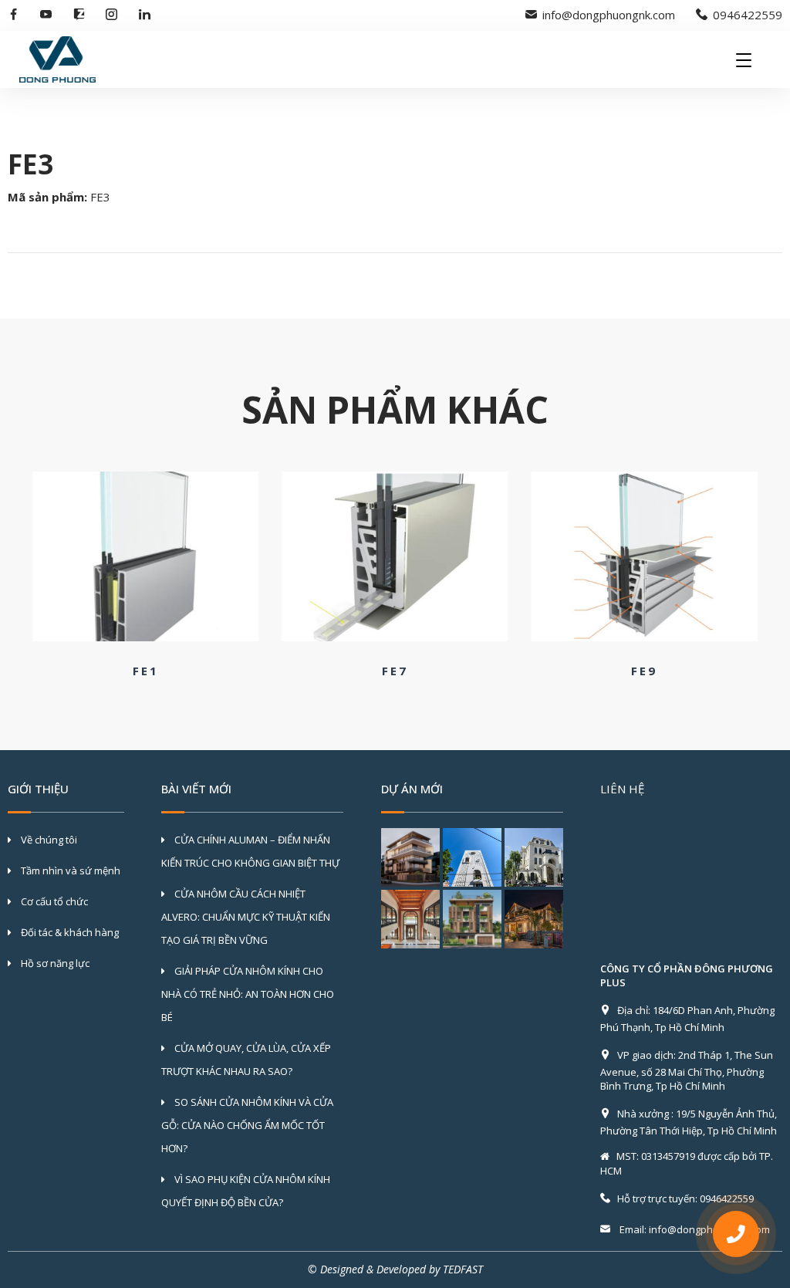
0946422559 (747, 14)
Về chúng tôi (48, 840)
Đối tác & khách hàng (69, 932)
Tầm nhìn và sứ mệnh (69, 870)
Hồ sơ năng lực (54, 963)
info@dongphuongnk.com (608, 14)
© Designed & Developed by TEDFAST (395, 1269)
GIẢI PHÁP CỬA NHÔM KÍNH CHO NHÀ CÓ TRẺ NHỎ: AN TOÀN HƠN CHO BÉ (247, 994)
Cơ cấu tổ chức (53, 901)
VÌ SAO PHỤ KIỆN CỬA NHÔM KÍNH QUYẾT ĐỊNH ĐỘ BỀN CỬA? (245, 1190)
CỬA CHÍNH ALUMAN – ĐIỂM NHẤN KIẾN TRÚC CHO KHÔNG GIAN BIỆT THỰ (250, 851)
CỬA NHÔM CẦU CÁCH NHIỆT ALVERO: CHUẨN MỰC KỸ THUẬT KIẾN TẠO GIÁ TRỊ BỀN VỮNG (245, 917)
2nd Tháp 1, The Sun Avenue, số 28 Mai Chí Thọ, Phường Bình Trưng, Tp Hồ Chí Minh (686, 1070)
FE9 (644, 670)
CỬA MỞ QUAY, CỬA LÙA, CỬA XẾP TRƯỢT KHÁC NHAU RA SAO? (246, 1059)
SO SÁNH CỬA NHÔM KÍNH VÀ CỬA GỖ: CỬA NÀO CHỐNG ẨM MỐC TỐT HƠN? (247, 1125)
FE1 (146, 670)
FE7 (395, 670)
